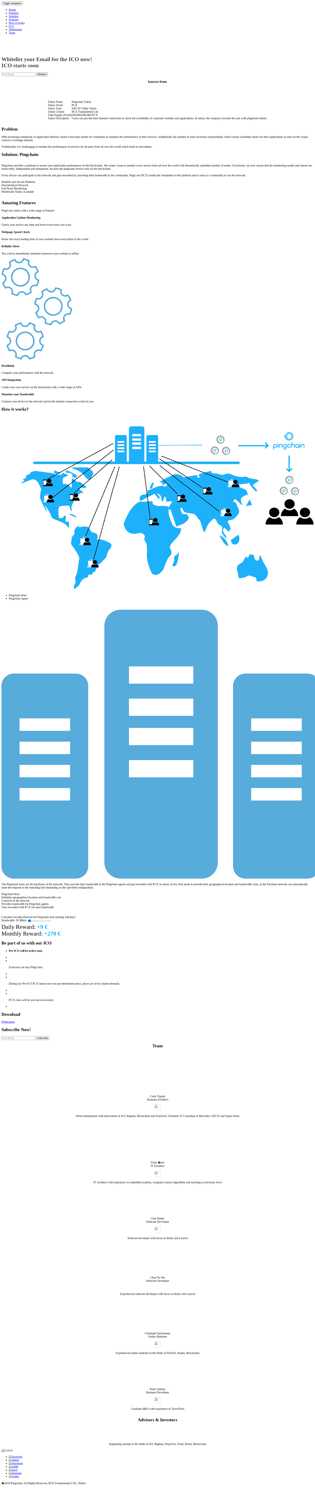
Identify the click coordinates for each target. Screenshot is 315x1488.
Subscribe (42, 1038)
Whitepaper (15, 29)
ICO (11, 26)
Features (13, 19)
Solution (13, 16)
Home (12, 9)
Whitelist (41, 74)
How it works (17, 22)
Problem (13, 13)
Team (12, 32)
